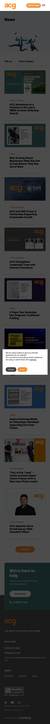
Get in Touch (33, 5)
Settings (11, 369)
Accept (22, 369)
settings (33, 360)
